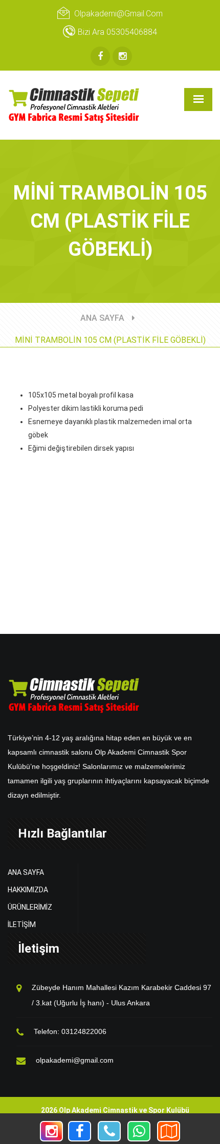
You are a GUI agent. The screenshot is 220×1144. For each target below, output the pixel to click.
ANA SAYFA (102, 318)
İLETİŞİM (22, 924)
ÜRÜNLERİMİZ (30, 907)
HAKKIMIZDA (28, 890)
